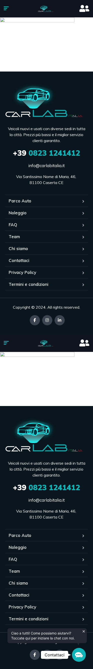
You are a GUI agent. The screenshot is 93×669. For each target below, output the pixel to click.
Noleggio (18, 212)
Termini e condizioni (28, 284)
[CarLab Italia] (46, 9)
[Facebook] (35, 320)
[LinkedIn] (60, 320)
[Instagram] (47, 320)
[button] (79, 655)
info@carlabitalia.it (46, 165)
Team (14, 236)
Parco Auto (20, 200)
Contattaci (19, 260)
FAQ (13, 224)
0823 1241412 (46, 153)
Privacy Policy (22, 272)
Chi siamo (18, 248)
